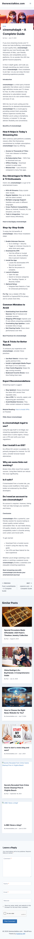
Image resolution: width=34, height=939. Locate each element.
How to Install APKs (22, 409)
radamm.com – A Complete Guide (26, 585)
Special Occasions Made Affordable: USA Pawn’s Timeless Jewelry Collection (16, 632)
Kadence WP (20, 934)
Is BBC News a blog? (13, 825)
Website (6, 901)
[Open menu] (30, 3)
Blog (4, 26)
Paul (6, 38)
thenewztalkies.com (11, 716)
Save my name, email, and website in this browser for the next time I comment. (18, 906)
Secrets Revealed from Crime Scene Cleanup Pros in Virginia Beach (16, 787)
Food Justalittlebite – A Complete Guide (9, 587)
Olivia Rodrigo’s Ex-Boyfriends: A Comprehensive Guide (16, 673)
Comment (8, 858)
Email (6, 892)
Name (6, 884)
